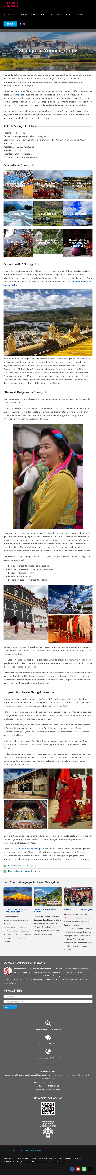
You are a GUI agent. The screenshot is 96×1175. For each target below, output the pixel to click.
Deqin (18, 95)
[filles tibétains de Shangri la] (78, 888)
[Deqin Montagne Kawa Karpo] (18, 888)
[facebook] (72, 1169)
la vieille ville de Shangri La (31, 848)
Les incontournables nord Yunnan (46, 910)
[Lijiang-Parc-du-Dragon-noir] (48, 888)
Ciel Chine (61, 1162)
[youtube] (78, 1169)
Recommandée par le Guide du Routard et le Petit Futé (36, 969)
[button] (48, 865)
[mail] (90, 1169)
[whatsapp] (84, 1169)
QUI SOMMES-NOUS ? (12, 1150)
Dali (45, 728)
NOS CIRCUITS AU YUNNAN (31, 1150)
